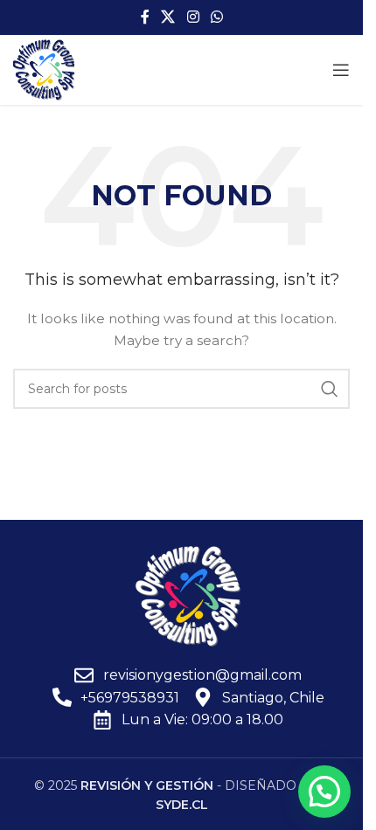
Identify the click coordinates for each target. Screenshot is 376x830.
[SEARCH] (330, 389)
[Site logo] (43, 69)
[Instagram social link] (193, 17)
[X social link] (168, 17)
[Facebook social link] (145, 17)
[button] (324, 791)
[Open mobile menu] (341, 69)
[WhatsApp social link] (216, 17)
